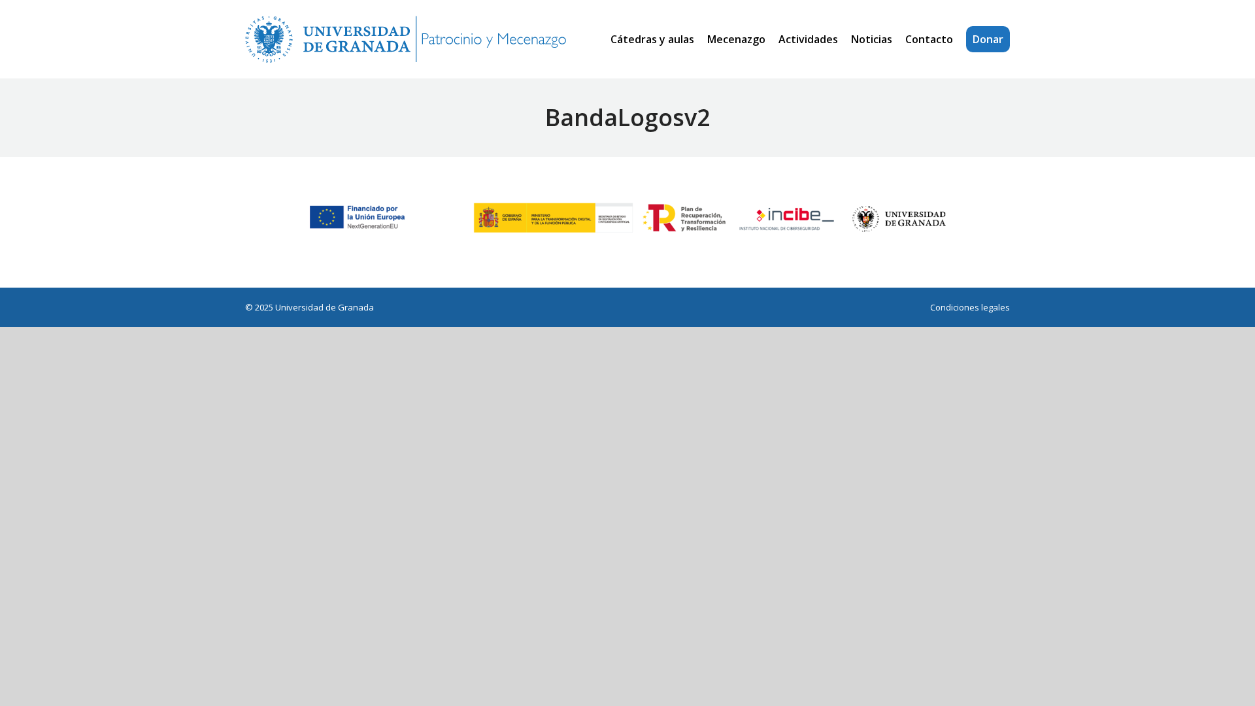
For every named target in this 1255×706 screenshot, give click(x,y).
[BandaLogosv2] (627, 219)
